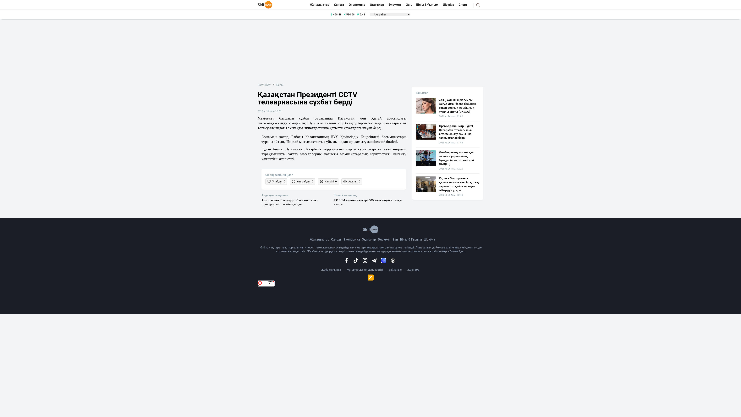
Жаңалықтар (319, 5)
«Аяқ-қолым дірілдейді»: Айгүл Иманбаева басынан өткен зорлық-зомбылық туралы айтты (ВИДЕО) (457, 106)
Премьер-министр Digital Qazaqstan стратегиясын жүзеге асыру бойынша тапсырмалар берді (456, 132)
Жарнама (413, 269)
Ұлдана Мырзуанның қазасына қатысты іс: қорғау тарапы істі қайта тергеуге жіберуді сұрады (459, 184)
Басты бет (264, 84)
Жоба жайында (331, 269)
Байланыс (395, 269)
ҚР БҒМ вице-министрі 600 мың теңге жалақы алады (368, 202)
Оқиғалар (377, 5)
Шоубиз (448, 5)
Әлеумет (395, 5)
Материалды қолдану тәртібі (365, 269)
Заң (409, 5)
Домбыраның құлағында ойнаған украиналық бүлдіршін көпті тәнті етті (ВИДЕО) (456, 158)
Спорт (463, 5)
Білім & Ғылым (427, 5)
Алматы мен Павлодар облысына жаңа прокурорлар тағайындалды (289, 202)
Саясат (339, 5)
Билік (279, 84)
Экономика (357, 5)
